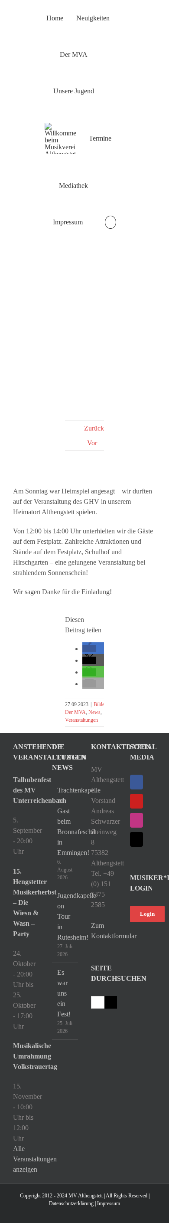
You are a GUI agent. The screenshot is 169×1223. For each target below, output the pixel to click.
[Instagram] (136, 820)
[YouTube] (136, 801)
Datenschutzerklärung (71, 1203)
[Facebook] (136, 782)
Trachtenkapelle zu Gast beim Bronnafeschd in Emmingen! (65, 821)
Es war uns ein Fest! (64, 993)
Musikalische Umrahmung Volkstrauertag (26, 1056)
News (94, 712)
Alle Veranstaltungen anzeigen (35, 1159)
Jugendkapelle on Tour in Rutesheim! (65, 916)
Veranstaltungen (81, 720)
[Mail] (136, 839)
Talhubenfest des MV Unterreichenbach (26, 790)
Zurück (94, 428)
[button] (110, 222)
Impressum (108, 1203)
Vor (92, 443)
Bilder (100, 704)
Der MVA (75, 712)
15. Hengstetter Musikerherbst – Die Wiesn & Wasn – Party (26, 902)
